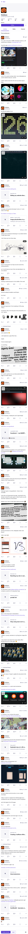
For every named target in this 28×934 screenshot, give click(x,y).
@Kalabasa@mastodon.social (7, 16)
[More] (26, 68)
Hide (25, 48)
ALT (12, 99)
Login (13, 932)
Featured (23, 29)
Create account (5, 932)
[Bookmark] (20, 68)
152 (2, 20)
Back (4, 1)
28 (8, 20)
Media (14, 29)
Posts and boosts (5, 33)
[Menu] (25, 25)
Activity (5, 29)
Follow (12, 25)
